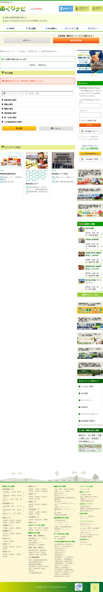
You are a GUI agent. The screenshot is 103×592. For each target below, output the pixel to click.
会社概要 (84, 393)
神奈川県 (6, 536)
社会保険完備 (58, 544)
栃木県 (11, 528)
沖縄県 (45, 519)
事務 (67, 491)
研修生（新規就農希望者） (63, 527)
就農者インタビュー (87, 499)
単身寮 (56, 536)
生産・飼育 (58, 489)
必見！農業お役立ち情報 (88, 497)
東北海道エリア (8, 489)
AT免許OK (57, 572)
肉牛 (44, 538)
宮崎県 (31, 519)
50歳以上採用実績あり (62, 567)
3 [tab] (92, 75)
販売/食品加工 (59, 493)
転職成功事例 (84, 506)
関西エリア (32, 486)
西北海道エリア (8, 503)
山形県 (11, 522)
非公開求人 (58, 559)
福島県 (18, 522)
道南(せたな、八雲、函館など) (12, 514)
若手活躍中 (69, 563)
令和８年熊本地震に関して (16, 17)
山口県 (37, 499)
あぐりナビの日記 (86, 544)
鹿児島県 (38, 519)
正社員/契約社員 (59, 520)
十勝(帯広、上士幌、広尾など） (12, 492)
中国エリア (32, 494)
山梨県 (5, 541)
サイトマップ (86, 400)
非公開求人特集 (85, 494)
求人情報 (22, 51)
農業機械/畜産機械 (35, 564)
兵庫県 (31, 491)
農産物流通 (32, 566)
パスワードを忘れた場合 (89, 139)
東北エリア (7, 517)
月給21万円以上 (59, 548)
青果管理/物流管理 (60, 515)
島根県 (37, 497)
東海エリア (7, 551)
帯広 (40, 528)
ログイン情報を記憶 (89, 121)
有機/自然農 (58, 561)
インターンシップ (60, 524)
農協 (43, 568)
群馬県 (18, 528)
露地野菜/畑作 (33, 550)
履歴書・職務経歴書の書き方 (90, 508)
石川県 (18, 547)
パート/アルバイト (60, 522)
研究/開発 (57, 501)
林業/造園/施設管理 (35, 562)
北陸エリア (7, 544)
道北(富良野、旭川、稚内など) (12, 510)
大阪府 (44, 489)
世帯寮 (63, 536)
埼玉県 (5, 533)
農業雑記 (95, 438)
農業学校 (37, 568)
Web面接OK (65, 574)
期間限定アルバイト (61, 529)
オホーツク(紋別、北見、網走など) (12, 499)
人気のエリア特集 (41, 530)
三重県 (18, 554)
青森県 (5, 520)
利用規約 (84, 407)
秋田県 (5, 522)
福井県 (5, 549)
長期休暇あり (58, 555)
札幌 (30, 528)
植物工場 (32, 552)
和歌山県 (45, 491)
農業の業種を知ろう (87, 511)
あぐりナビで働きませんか (89, 534)
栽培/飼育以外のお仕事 (62, 576)
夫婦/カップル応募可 (61, 565)
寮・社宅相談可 (59, 539)
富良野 (31, 530)
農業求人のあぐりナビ (7, 51)
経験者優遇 (68, 561)
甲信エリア (7, 538)
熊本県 (31, 514)
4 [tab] (95, 75)
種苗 (30, 560)
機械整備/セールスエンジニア (63, 509)
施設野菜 (43, 550)
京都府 (37, 489)
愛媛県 (44, 504)
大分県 (37, 514)
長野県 (11, 541)
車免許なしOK (68, 572)
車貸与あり (69, 544)
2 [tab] (88, 75)
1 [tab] (84, 75)
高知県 (31, 506)
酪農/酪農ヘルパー (35, 538)
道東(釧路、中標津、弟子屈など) (12, 496)
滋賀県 (31, 489)
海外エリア (32, 522)
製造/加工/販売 (43, 566)
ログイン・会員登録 (87, 516)
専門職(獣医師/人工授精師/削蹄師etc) (64, 498)
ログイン (27, 40)
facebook (83, 542)
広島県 (31, 499)
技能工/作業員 (68, 489)
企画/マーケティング (61, 507)
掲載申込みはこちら (87, 524)
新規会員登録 (76, 40)
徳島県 (31, 504)
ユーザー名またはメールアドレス (89, 100)
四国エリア (32, 501)
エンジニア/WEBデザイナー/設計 (64, 504)
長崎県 (44, 512)
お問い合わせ (84, 532)
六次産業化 (69, 557)
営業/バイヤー (59, 491)
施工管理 (57, 513)
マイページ (84, 518)
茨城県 (5, 528)
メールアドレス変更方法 (89, 137)
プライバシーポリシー (89, 414)
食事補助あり (58, 557)
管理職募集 (67, 559)
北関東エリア (7, 525)
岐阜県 (5, 556)
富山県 (11, 547)
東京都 (18, 533)
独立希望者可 (58, 570)
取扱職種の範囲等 (88, 421)
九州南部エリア (34, 517)
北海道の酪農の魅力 (87, 501)
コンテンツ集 (84, 489)
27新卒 (56, 574)
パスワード (83, 111)
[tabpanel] (90, 61)
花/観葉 (31, 554)
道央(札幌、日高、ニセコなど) (12, 506)
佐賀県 (37, 512)
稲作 (38, 552)
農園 (37, 554)
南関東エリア (7, 531)
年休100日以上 (59, 550)
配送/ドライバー (59, 495)
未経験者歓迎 (58, 563)
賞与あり (57, 546)
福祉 (30, 568)
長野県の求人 (33, 51)
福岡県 (31, 512)
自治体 (31, 570)
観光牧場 (32, 545)
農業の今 (82, 435)
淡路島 (46, 528)
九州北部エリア (34, 509)
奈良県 (37, 491)
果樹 (43, 552)
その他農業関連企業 (35, 573)
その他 (56, 531)
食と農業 (91, 435)
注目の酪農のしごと (86, 441)
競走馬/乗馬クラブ (35, 542)
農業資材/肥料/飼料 (40, 560)
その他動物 (40, 545)
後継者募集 (69, 570)
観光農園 (44, 554)
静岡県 (5, 554)
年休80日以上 (59, 553)
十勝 (35, 528)
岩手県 (11, 520)
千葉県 (11, 533)
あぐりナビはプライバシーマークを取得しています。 (26, 20)
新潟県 (5, 547)
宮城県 (18, 520)
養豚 (30, 540)
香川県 (37, 504)
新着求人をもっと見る (90, 295)
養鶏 (35, 540)
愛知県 (11, 554)
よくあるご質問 (87, 386)
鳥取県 (31, 497)
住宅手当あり (66, 546)
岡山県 (44, 497)
